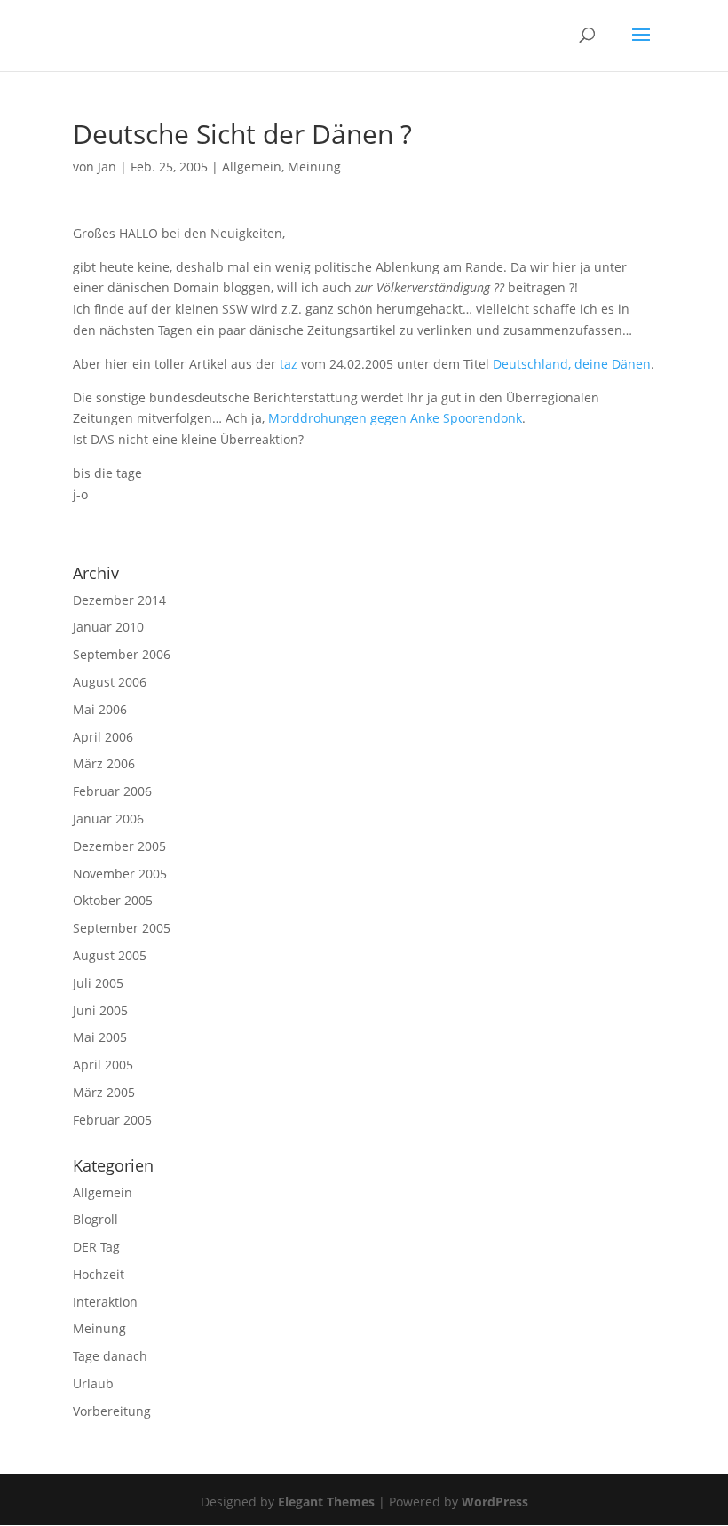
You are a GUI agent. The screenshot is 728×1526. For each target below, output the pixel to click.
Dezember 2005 (119, 846)
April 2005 (103, 1064)
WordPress (495, 1501)
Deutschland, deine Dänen (572, 363)
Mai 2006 (100, 709)
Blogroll (95, 1219)
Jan (107, 166)
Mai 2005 (100, 1037)
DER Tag (96, 1246)
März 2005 (104, 1092)
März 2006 (104, 763)
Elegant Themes (326, 1501)
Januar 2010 (108, 626)
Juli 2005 (98, 982)
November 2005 (120, 873)
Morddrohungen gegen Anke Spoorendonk (395, 417)
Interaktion (105, 1301)
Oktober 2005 (113, 900)
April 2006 (103, 736)
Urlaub (93, 1383)
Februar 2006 (112, 791)
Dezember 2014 (119, 600)
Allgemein (251, 166)
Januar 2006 (108, 818)
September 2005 (121, 927)
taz (290, 363)
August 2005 (109, 955)
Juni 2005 (100, 1010)
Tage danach (110, 1355)
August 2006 (109, 681)
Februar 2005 (112, 1119)
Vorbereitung (112, 1411)
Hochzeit (98, 1274)
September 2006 (121, 654)
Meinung (314, 166)
